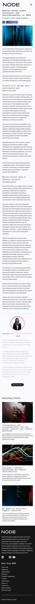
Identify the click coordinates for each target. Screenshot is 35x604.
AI (3, 22)
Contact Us (5, 585)
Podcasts (4, 574)
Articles (4, 579)
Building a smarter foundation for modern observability (14, 469)
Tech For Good (6, 590)
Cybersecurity (12, 22)
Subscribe (4, 567)
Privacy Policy (6, 588)
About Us (4, 583)
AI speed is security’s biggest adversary (14, 509)
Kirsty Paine (6, 333)
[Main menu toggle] (31, 5)
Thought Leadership (22, 18)
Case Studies (5, 572)
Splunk (18, 336)
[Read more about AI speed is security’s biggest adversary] (17, 495)
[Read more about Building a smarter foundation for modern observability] (17, 455)
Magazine (4, 569)
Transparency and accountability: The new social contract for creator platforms (17, 428)
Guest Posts (5, 581)
